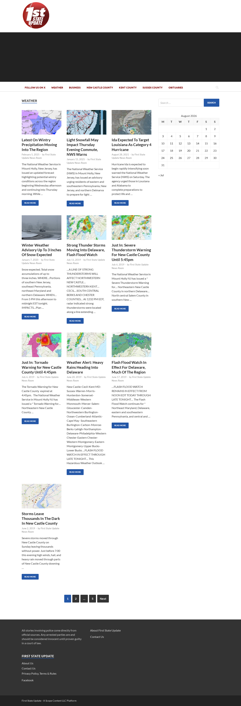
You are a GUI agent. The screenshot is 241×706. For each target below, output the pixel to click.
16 (214, 143)
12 (180, 143)
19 (180, 150)
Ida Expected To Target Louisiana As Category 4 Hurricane (131, 145)
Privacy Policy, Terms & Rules (39, 673)
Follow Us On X (35, 87)
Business (75, 87)
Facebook (28, 680)
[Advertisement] (120, 57)
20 (188, 150)
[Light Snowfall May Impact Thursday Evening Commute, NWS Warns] (86, 123)
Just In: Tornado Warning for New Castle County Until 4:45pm (41, 367)
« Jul (161, 175)
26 (180, 157)
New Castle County (100, 87)
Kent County (128, 87)
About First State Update (105, 630)
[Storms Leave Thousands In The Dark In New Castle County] (41, 497)
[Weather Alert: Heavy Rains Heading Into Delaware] (86, 346)
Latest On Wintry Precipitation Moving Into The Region (39, 145)
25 (171, 157)
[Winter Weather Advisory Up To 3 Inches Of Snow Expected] (41, 229)
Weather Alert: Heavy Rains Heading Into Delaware (85, 367)
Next (103, 598)
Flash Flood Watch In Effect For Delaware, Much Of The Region (129, 367)
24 (162, 157)
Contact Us (28, 668)
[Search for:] (188, 103)
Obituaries (175, 87)
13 (188, 143)
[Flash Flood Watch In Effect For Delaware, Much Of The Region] (131, 346)
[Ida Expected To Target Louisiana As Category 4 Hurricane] (131, 123)
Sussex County (152, 87)
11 (171, 143)
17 (162, 150)
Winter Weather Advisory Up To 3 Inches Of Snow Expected (41, 250)
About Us (27, 663)
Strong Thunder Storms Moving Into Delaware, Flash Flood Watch (86, 250)
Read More (29, 202)
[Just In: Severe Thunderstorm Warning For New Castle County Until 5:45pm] (131, 229)
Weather (57, 87)
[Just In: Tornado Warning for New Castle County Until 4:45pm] (41, 346)
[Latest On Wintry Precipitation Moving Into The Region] (41, 123)
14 (197, 143)
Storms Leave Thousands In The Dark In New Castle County (41, 518)
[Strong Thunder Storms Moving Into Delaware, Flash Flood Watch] (86, 229)
